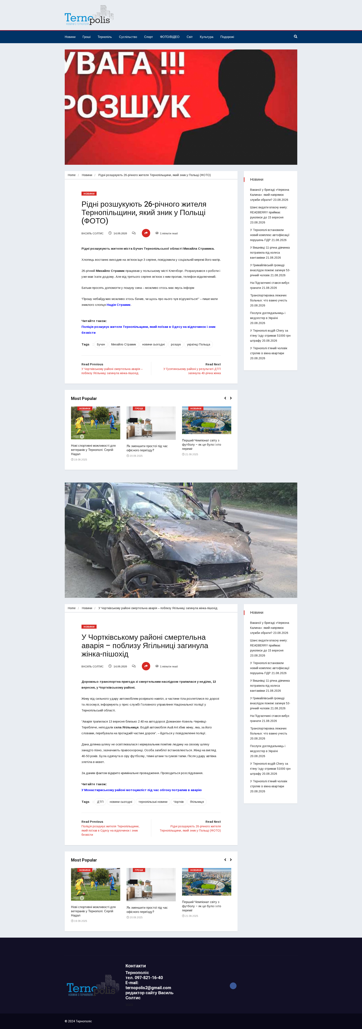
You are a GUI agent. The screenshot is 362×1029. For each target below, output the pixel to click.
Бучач (101, 344)
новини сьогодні (153, 344)
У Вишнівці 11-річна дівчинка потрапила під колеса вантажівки (270, 252)
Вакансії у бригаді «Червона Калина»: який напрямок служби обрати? (269, 194)
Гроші (86, 37)
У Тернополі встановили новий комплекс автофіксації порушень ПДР (270, 235)
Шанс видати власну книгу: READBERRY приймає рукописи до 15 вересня (269, 212)
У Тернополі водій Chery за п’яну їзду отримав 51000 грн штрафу (270, 335)
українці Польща (198, 344)
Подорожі (227, 37)
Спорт (148, 37)
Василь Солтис (92, 233)
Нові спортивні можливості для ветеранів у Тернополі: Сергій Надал (93, 449)
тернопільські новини (152, 801)
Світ (190, 37)
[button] (227, 400)
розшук (176, 344)
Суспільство (128, 37)
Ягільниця (197, 801)
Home (72, 175)
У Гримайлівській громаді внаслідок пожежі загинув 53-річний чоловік (270, 270)
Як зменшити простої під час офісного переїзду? (147, 448)
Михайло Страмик (123, 344)
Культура (206, 37)
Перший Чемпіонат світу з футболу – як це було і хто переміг (201, 444)
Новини (70, 37)
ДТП (100, 801)
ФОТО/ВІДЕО (170, 37)
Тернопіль (105, 37)
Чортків (179, 801)
